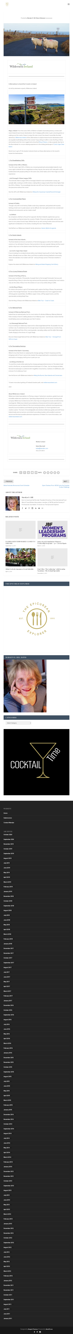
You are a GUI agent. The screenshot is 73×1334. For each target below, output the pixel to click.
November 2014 (8, 1119)
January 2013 (8, 1223)
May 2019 (7, 872)
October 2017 (8, 958)
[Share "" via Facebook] (21, 472)
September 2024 (9, 839)
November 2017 (8, 953)
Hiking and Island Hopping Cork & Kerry (46, 264)
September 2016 (9, 1015)
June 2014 (7, 1143)
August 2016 (7, 1019)
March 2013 (7, 1214)
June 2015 (7, 1086)
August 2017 (7, 967)
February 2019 (8, 886)
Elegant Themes (33, 1329)
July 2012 (7, 1252)
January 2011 (8, 1318)
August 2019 (7, 858)
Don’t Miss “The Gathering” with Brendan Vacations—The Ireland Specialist (51, 570)
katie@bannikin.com (42, 448)
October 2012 (8, 1238)
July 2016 (7, 1024)
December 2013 (8, 1171)
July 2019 (7, 863)
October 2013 (8, 1181)
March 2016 (7, 1043)
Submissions (8, 818)
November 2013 (8, 1176)
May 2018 (7, 924)
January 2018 (8, 944)
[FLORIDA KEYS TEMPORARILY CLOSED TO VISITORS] (21, 530)
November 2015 (8, 1062)
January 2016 (8, 1053)
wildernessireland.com (50, 382)
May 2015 (7, 1091)
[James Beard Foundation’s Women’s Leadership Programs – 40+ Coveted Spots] (52, 530)
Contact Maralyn (9, 822)
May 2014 (7, 1147)
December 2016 (8, 1005)
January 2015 (8, 1110)
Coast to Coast (49, 300)
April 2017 (7, 986)
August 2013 (7, 1190)
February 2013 (8, 1219)
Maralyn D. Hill (31, 18)
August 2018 (7, 910)
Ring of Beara (43, 142)
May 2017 (7, 981)
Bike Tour (41, 300)
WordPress (49, 1329)
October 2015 (8, 1067)
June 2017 (7, 977)
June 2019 (7, 868)
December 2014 (8, 1114)
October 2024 (8, 834)
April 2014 (7, 1152)
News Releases (40, 18)
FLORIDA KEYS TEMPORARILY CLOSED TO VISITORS (20, 542)
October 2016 (8, 1010)
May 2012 (7, 1261)
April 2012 (7, 1266)
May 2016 (7, 1034)
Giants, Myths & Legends (48, 228)
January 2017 (8, 1000)
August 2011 (7, 1304)
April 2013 (7, 1209)
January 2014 (8, 1166)
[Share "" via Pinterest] (25, 472)
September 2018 (9, 906)
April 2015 (7, 1095)
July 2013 (7, 1195)
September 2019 (9, 853)
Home (5, 813)
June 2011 (7, 1314)
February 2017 (8, 996)
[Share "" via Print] (36, 472)
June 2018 (7, 920)
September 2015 (9, 1072)
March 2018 (7, 934)
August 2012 (7, 1247)
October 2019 (8, 849)
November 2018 (8, 896)
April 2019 (7, 877)
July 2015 (7, 1081)
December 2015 (8, 1057)
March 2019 (7, 882)
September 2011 (9, 1299)
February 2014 (8, 1162)
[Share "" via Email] (32, 472)
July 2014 (7, 1138)
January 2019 (8, 891)
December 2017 (8, 948)
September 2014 (9, 1129)
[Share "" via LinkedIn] (28, 472)
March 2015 (7, 1100)
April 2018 (7, 929)
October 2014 (8, 1124)
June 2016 (7, 1029)
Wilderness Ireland (20, 137)
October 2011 (8, 1295)
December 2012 (8, 1228)
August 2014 (7, 1133)
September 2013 (9, 1185)
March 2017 (7, 991)
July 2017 (7, 972)
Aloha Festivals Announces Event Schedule (20, 569)
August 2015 (7, 1076)
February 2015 (8, 1105)
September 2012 (9, 1242)
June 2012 (7, 1257)
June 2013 (7, 1200)
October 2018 (8, 901)
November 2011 (8, 1290)
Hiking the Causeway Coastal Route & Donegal (46, 192)
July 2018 (7, 915)
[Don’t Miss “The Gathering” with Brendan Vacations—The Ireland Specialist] (52, 557)
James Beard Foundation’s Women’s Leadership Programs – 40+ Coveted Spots (52, 542)
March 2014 (7, 1157)
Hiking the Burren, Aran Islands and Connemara (48, 375)
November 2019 (8, 844)
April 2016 (7, 1038)
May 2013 (7, 1204)
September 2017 (9, 962)
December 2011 (8, 1285)
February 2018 (8, 939)
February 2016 (8, 1048)
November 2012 (8, 1233)
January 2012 (8, 1280)
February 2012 (8, 1276)
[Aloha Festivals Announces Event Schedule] (21, 557)
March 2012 (7, 1271)
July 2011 (7, 1309)
